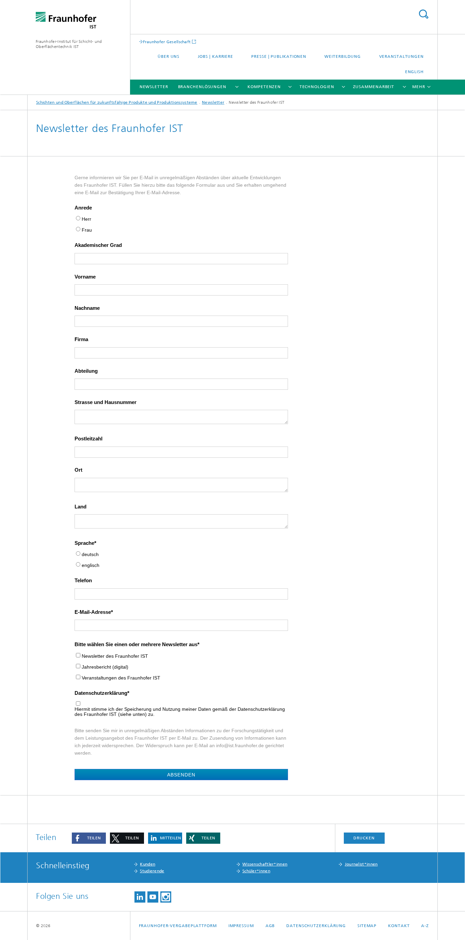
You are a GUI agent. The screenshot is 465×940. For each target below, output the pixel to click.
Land (80, 506)
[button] (89, 838)
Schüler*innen (256, 871)
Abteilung (86, 371)
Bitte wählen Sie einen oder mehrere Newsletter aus (136, 644)
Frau (87, 230)
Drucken (363, 838)
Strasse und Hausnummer (106, 402)
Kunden (147, 864)
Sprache (84, 543)
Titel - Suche (423, 14)
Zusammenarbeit (374, 86)
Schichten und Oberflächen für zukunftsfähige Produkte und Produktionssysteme (116, 102)
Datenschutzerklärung (101, 693)
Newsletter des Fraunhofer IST (115, 656)
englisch (90, 565)
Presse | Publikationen (278, 56)
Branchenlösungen (202, 86)
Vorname (85, 277)
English (414, 71)
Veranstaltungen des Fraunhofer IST (121, 678)
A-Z (425, 925)
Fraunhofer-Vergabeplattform (178, 925)
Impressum (241, 925)
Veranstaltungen (401, 56)
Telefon (83, 580)
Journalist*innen (361, 864)
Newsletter (154, 86)
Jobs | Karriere (216, 56)
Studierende (152, 871)
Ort (78, 470)
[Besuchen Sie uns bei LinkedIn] (139, 897)
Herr (86, 219)
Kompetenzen (264, 86)
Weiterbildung (342, 56)
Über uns (168, 56)
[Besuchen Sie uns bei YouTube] (152, 897)
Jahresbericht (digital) (105, 667)
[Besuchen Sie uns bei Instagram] (165, 897)
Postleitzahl (88, 438)
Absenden (181, 774)
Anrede (83, 208)
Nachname (87, 308)
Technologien (317, 86)
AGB (270, 925)
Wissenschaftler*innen (264, 864)
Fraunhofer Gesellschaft (167, 41)
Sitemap (366, 925)
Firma (81, 339)
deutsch (90, 554)
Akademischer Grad (98, 245)
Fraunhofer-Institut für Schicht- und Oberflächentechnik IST (69, 44)
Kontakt (399, 925)
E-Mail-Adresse (93, 612)
